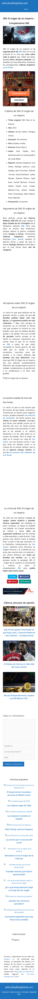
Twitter (16, 976)
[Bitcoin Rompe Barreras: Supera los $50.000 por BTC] (19, 691)
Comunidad (19, 100)
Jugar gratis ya (19, 94)
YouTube (30, 974)
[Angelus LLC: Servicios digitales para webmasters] (19, 591)
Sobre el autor (15, 992)
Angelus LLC (9, 959)
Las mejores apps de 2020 (19, 805)
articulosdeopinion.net (14, 3)
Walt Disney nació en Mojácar (19, 829)
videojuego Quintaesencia (23, 971)
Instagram (8, 976)
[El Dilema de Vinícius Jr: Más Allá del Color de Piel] (19, 659)
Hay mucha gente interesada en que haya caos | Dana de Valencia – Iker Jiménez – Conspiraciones (19, 632)
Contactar (5, 992)
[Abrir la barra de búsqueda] (14, 9)
